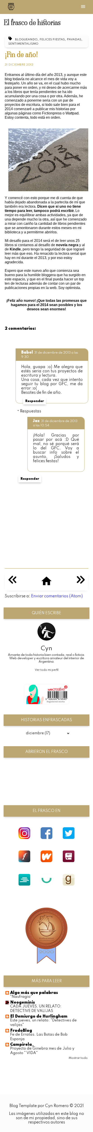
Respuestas (30, 411)
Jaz (36, 421)
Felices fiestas (52, 39)
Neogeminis (22, 1002)
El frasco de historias (32, 22)
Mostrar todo (78, 1058)
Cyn (46, 649)
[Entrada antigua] (81, 582)
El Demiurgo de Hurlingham (38, 1016)
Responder (34, 401)
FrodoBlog (21, 1031)
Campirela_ (22, 1045)
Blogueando (26, 39)
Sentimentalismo (23, 43)
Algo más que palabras (34, 993)
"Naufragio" (21, 997)
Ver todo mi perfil (46, 669)
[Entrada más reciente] (12, 582)
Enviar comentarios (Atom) (57, 596)
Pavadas (74, 39)
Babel (27, 352)
